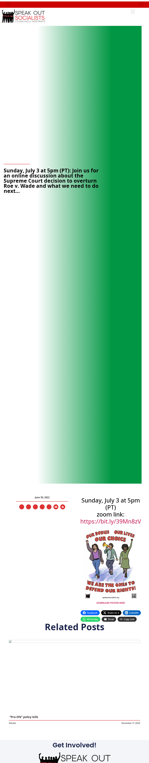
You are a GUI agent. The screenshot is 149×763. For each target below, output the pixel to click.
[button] (8, 3)
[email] (55, 506)
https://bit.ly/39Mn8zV (110, 521)
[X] (21, 506)
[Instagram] (35, 506)
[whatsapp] (49, 506)
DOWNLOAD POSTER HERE (110, 602)
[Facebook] (28, 506)
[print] (62, 506)
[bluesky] (42, 506)
